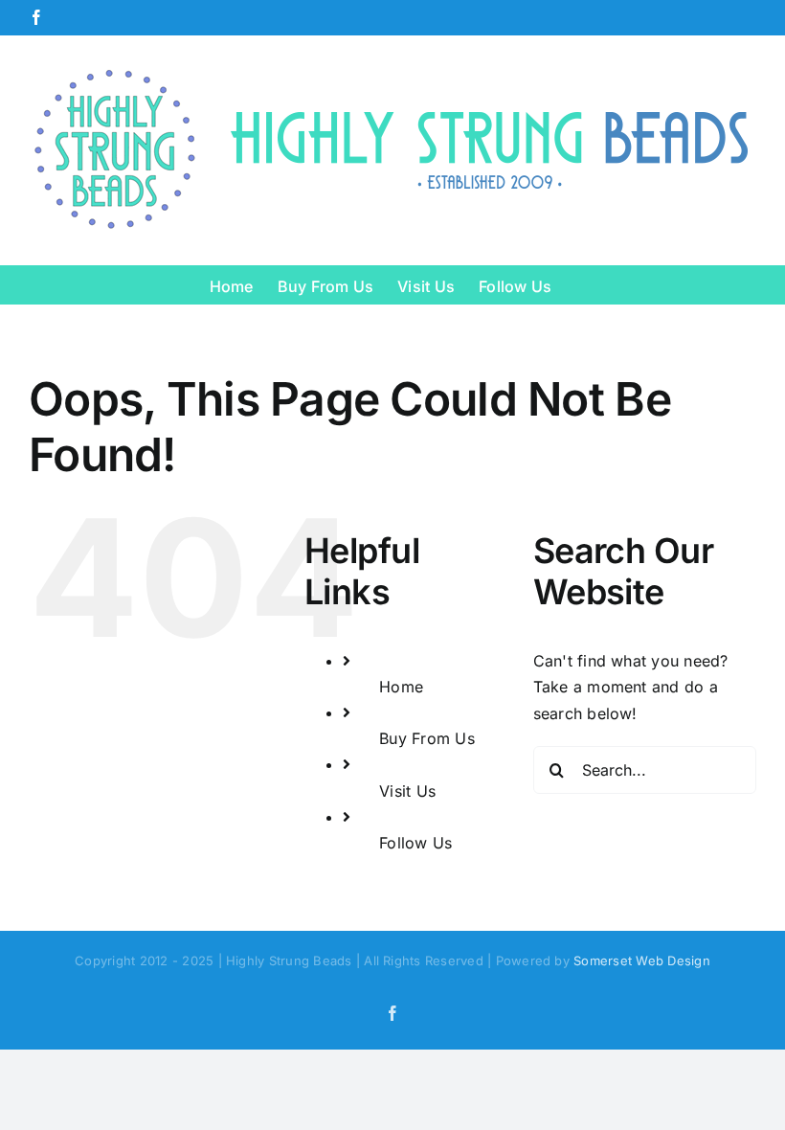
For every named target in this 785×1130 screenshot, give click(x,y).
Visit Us (407, 791)
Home (401, 686)
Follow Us (415, 842)
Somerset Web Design (641, 960)
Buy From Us (427, 738)
